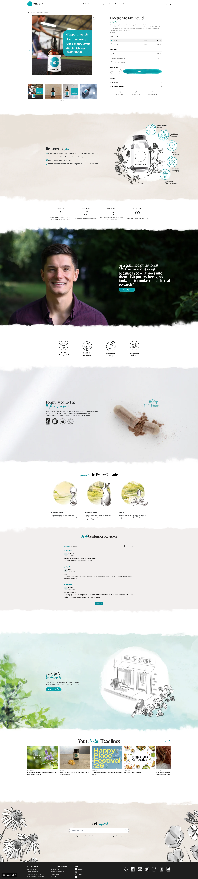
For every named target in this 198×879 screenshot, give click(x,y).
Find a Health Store (32, 872)
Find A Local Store (53, 689)
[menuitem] (110, 4)
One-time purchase (118, 54)
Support (125, 4)
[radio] (112, 54)
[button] (170, 4)
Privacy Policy (55, 874)
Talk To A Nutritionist (127, 289)
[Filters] (123, 546)
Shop (110, 4)
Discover (117, 4)
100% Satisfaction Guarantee (35, 876)
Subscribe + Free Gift (119, 58)
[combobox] (94, 4)
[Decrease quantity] (112, 71)
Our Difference (31, 869)
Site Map (53, 876)
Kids (34, 12)
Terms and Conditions (57, 872)
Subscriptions (55, 869)
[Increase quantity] (119, 71)
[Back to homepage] (36, 3)
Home (28, 12)
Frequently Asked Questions (35, 874)
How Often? (114, 50)
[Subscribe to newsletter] (126, 830)
